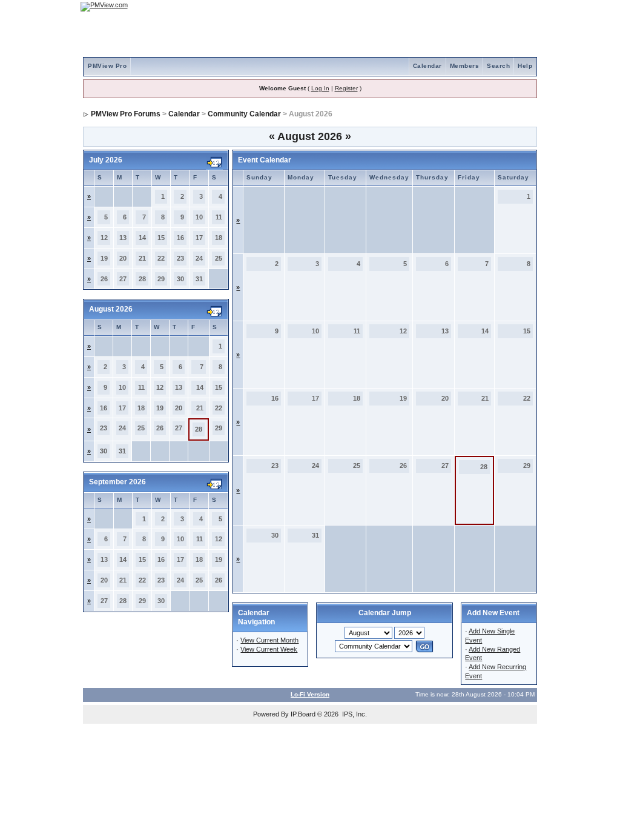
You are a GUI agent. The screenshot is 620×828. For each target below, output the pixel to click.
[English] (488, 6)
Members (465, 65)
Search (498, 65)
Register (346, 88)
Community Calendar (244, 114)
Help (525, 65)
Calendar (427, 65)
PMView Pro (107, 65)
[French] (522, 6)
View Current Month (269, 640)
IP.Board (303, 714)
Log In (320, 88)
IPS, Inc (353, 714)
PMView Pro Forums (125, 114)
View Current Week (268, 649)
